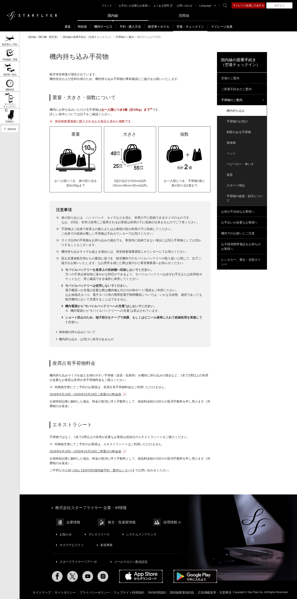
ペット (231, 153)
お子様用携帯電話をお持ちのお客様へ (241, 246)
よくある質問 (161, 5)
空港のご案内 (230, 78)
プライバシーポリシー (95, 592)
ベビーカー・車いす (240, 164)
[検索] (225, 5)
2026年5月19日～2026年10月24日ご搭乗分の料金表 (85, 394)
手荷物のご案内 (231, 100)
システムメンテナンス (141, 534)
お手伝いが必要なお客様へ (134, 5)
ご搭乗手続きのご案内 (236, 89)
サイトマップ (42, 592)
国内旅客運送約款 (182, 592)
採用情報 (170, 522)
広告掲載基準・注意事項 (214, 592)
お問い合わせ (184, 5)
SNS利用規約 (157, 592)
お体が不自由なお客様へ (238, 211)
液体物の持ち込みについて (77, 332)
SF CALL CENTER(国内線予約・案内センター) (100, 470)
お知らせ (66, 534)
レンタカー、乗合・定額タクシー (241, 262)
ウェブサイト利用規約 (129, 592)
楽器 (230, 174)
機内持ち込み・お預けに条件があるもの (86, 339)
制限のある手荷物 (239, 132)
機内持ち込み (236, 110)
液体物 (231, 142)
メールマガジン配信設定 (131, 561)
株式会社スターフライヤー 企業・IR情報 (91, 508)
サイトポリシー (65, 592)
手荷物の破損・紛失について (245, 198)
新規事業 (106, 545)
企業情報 (73, 522)
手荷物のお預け (237, 121)
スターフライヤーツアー (76, 561)
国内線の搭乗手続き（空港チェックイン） (240, 62)
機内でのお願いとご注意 (238, 233)
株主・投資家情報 (122, 522)
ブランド (107, 5)
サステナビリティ (72, 545)
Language (205, 5)
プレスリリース (99, 534)
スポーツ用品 (236, 185)
